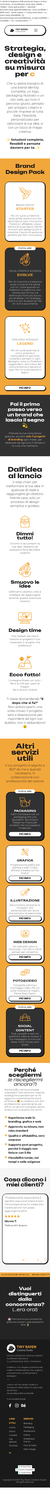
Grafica (26, 1435)
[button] (35, 30)
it (10, 1453)
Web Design (29, 1449)
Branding (27, 1423)
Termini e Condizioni (26, 1470)
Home (12, 1427)
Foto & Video (30, 1445)
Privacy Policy (26, 1467)
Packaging (28, 1427)
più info (25, 388)
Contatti (13, 1435)
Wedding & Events (29, 1440)
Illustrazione (29, 1431)
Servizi (12, 1431)
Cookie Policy (26, 1473)
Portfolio (13, 1445)
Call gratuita (13, 1440)
